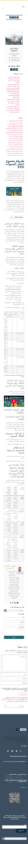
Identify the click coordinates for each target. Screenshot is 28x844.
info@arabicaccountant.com (18, 756)
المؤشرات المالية (12, 130)
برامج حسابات (9, 134)
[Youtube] (15, 17)
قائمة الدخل (16, 145)
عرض (12, 217)
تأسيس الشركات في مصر (16, 136)
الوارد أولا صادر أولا (12, 132)
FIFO (21, 121)
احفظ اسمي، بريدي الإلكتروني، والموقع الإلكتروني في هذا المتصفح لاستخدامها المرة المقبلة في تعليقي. (14, 689)
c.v (7, 120)
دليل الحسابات (15, 138)
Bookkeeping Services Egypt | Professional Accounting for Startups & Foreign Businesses (12, 93)
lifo (22, 122)
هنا (12, 393)
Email (22, 622)
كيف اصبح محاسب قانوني (12, 149)
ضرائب (14, 142)
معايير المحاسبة (18, 153)
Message (21, 627)
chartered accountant (14, 120)
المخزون (20, 132)
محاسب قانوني (19, 151)
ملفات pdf (16, 155)
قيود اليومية (16, 147)
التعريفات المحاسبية (11, 128)
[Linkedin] (10, 17)
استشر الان (14, 59)
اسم (23, 616)
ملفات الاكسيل (10, 155)
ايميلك (25, 824)
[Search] (5, 610)
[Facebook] (18, 17)
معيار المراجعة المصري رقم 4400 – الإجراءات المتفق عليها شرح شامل (13, 86)
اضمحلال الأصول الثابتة (12, 124)
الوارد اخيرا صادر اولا (18, 134)
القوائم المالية (19, 130)
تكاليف (21, 138)
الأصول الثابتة (19, 126)
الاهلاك (13, 126)
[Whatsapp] (13, 17)
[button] (3, 8)
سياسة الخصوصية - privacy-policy (18, 774)
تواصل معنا (24, 746)
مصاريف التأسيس (11, 151)
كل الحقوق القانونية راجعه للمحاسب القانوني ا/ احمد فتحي (14, 761)
